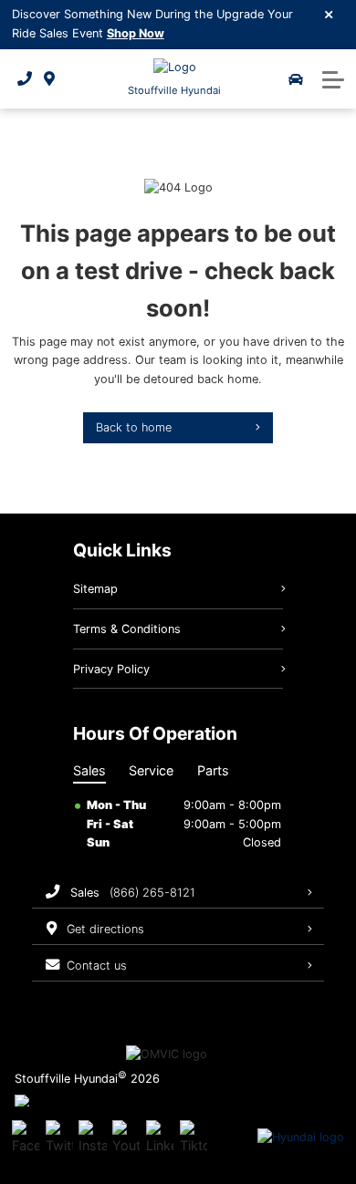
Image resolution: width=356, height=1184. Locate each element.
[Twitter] (59, 1137)
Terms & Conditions (127, 629)
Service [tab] (151, 770)
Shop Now (135, 33)
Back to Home (134, 427)
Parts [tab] (213, 770)
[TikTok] (193, 1137)
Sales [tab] (89, 770)
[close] (329, 13)
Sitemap (95, 589)
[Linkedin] (159, 1137)
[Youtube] (126, 1137)
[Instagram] (92, 1137)
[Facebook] (25, 1137)
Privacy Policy (111, 669)
